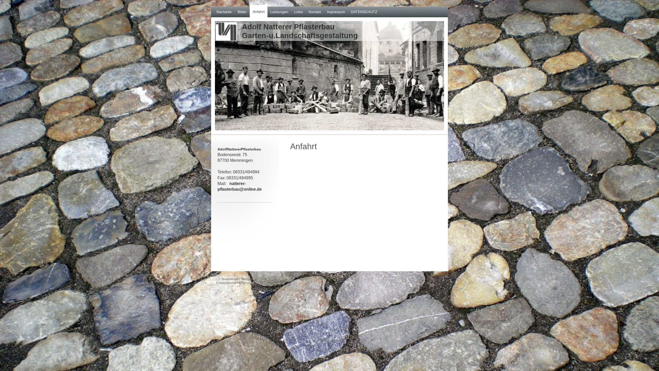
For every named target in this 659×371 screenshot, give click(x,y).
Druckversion (230, 279)
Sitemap (246, 279)
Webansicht (435, 282)
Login (439, 278)
